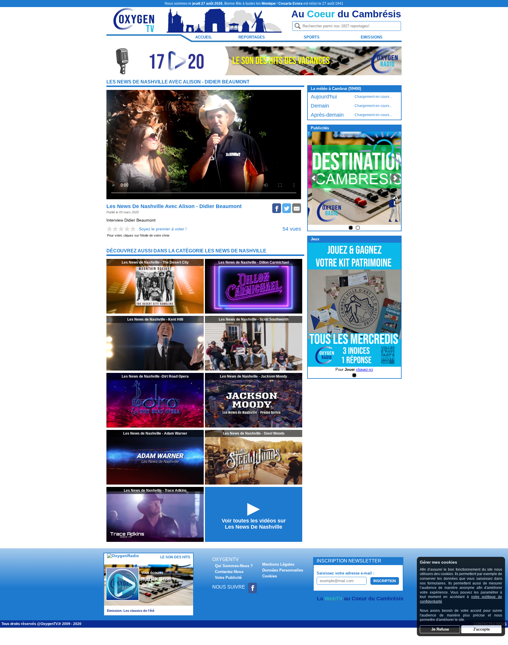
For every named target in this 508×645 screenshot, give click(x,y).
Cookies (269, 576)
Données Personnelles (282, 570)
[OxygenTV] (134, 29)
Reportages (251, 37)
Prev (314, 178)
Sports (312, 37)
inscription (384, 581)
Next (395, 178)
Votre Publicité (228, 577)
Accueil (203, 37)
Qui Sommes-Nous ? (234, 566)
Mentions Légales (278, 564)
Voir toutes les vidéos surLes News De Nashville (254, 524)
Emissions (371, 37)
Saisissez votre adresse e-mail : (345, 573)
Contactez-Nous (229, 571)
